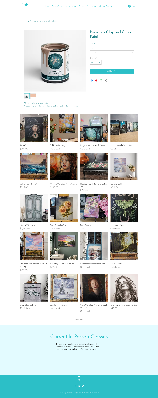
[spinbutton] (95, 62)
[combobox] (112, 53)
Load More (79, 319)
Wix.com (96, 392)
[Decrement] (91, 62)
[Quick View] (34, 128)
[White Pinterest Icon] (79, 386)
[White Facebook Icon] (75, 386)
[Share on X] (105, 80)
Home (26, 20)
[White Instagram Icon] (82, 386)
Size (92, 48)
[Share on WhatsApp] (101, 80)
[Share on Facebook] (91, 80)
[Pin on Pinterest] (96, 80)
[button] (25, 4)
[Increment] (99, 62)
